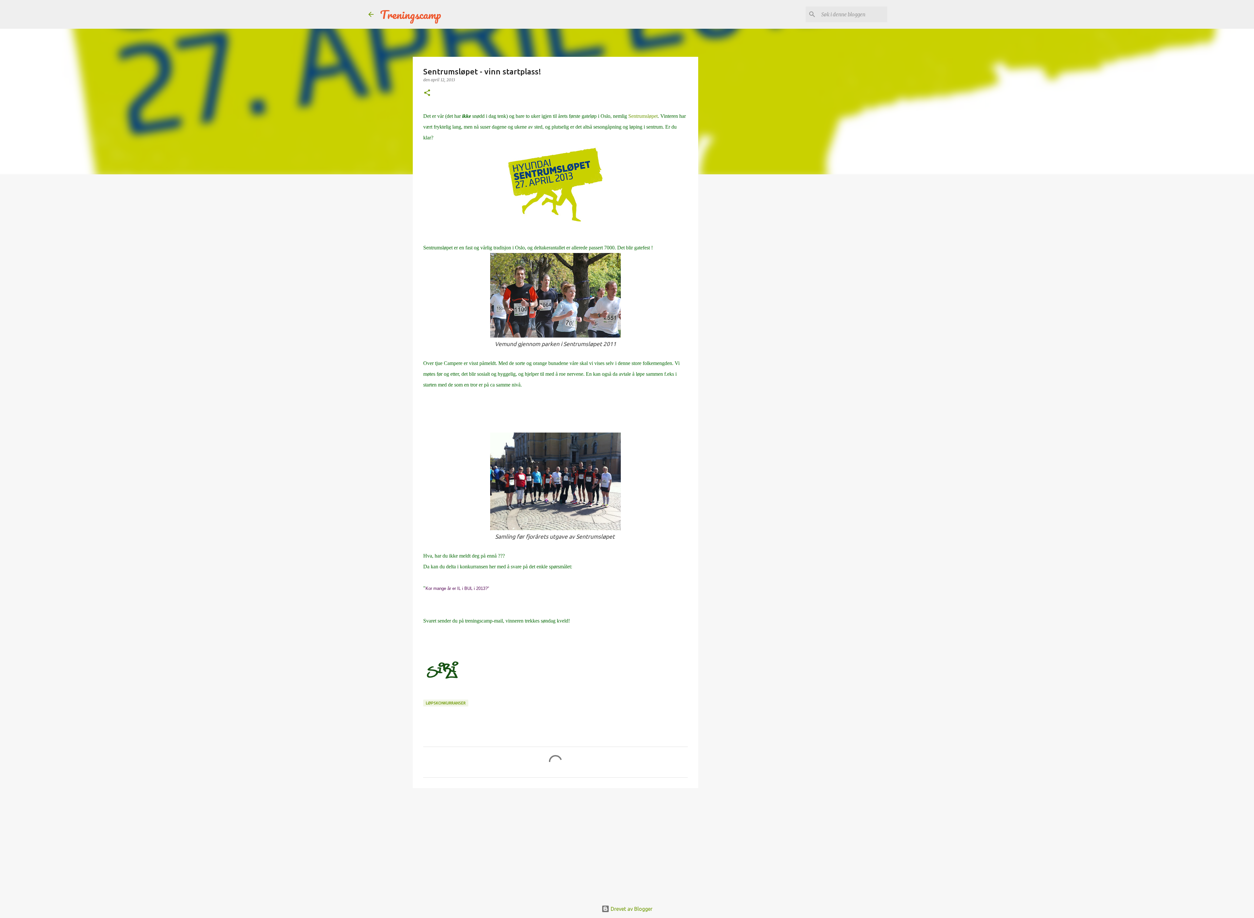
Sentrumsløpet (643, 116)
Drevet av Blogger (630, 909)
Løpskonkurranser (446, 703)
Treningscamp (410, 14)
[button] (427, 93)
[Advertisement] (555, 843)
